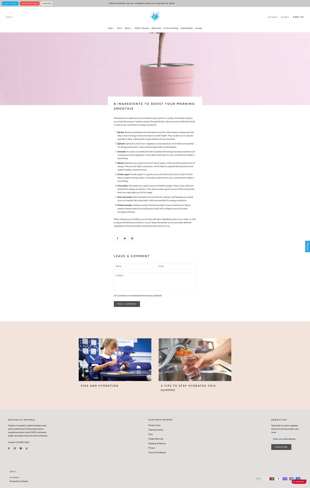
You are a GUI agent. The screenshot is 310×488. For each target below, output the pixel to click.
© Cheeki (14, 477)
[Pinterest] (21, 448)
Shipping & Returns (157, 443)
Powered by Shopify (19, 481)
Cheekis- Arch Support (29, 3)
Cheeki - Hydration (10, 3)
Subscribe (281, 447)
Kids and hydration (100, 385)
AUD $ (9, 17)
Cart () (298, 17)
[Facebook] (9, 448)
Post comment (126, 304)
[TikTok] (27, 448)
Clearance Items (155, 430)
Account (273, 17)
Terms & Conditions (157, 452)
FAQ (150, 434)
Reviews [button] (307, 246)
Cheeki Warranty (155, 439)
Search (285, 17)
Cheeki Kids (46, 3)
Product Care (154, 425)
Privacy (151, 448)
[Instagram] (15, 448)
